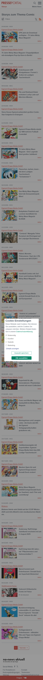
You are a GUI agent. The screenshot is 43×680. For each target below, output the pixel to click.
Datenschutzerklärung (24, 331)
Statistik (11, 342)
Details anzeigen (12, 349)
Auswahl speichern (21, 353)
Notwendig (12, 335)
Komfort (10, 339)
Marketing (11, 345)
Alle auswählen (22, 358)
